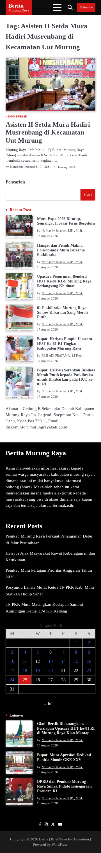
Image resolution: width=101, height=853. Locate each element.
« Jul (48, 703)
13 (50, 661)
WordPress (59, 845)
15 (76, 661)
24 (12, 679)
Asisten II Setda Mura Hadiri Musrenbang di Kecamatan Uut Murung (48, 132)
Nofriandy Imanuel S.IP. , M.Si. (30, 166)
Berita (16, 6)
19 (37, 670)
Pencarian (15, 182)
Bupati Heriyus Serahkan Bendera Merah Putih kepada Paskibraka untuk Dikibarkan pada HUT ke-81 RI (66, 377)
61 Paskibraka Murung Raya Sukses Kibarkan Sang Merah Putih (62, 312)
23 (89, 670)
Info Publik (17, 116)
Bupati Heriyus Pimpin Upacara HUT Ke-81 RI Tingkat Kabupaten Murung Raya (64, 343)
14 (63, 661)
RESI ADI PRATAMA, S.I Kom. (62, 355)
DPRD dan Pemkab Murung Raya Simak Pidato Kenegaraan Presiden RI (64, 786)
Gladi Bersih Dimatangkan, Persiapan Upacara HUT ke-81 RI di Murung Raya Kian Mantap (66, 728)
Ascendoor (81, 839)
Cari (88, 194)
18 (25, 670)
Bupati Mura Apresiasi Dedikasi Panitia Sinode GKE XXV (64, 757)
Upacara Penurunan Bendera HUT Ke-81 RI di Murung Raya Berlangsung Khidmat (64, 281)
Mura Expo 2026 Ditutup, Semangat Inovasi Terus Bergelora (66, 221)
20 (50, 670)
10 (12, 661)
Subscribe (86, 7)
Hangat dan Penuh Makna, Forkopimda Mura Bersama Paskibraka (61, 250)
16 (89, 661)
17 (12, 670)
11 (25, 661)
